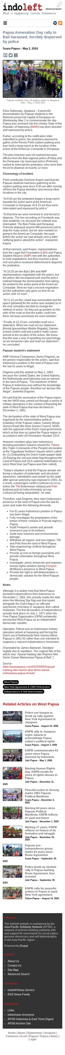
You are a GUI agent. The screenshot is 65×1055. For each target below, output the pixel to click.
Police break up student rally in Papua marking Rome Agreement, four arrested (40, 871)
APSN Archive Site (19, 1023)
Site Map (13, 969)
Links (11, 1010)
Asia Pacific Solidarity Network (23, 926)
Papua (33, 1036)
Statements (34, 1032)
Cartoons (12, 1036)
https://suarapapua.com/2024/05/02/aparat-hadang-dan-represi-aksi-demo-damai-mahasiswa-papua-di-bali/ (29, 670)
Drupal (24, 945)
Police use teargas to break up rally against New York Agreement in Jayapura (40, 717)
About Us (13, 961)
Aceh (23, 1036)
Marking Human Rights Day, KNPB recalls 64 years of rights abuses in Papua (41, 773)
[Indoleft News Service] (55, 22)
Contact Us (14, 965)
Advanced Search (54, 9)
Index (54, 1036)
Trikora (55, 444)
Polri (54, 486)
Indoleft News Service (21, 990)
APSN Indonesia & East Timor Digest (30, 1019)
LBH (44, 252)
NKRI (34, 126)
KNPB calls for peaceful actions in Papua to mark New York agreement (41, 891)
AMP (27, 255)
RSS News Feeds (19, 994)
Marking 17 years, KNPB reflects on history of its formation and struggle (41, 830)
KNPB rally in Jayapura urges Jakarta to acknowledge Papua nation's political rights (40, 736)
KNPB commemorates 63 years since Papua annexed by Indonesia (41, 753)
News (21, 1032)
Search (59, 5)
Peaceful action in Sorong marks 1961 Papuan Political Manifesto (42, 793)
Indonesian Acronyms (21, 1014)
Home (12, 1032)
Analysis (50, 1032)
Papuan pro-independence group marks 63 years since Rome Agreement (39, 850)
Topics (44, 1036)
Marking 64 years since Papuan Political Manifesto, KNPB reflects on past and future (41, 813)
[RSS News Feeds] (60, 22)
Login (32, 1039)
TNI (18, 486)
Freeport (51, 565)
